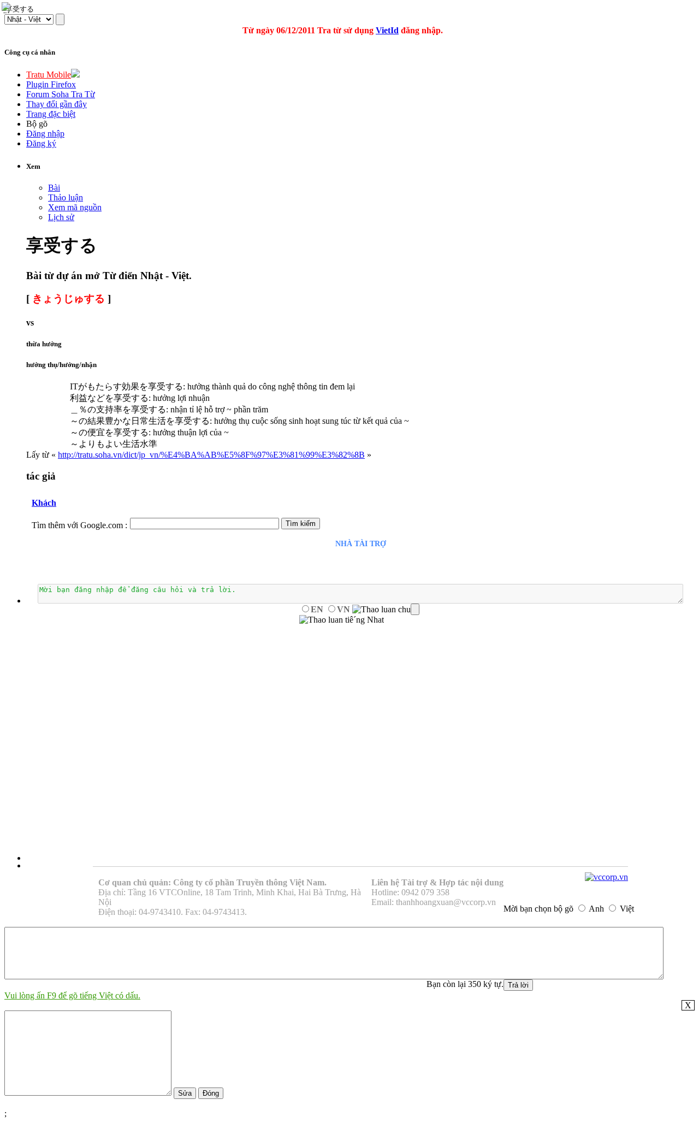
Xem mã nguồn (75, 207)
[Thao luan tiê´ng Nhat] (341, 620)
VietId (387, 30)
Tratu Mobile (48, 74)
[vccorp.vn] (606, 877)
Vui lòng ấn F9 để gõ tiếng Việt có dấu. (72, 995)
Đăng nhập (45, 133)
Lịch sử (61, 217)
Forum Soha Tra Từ (60, 94)
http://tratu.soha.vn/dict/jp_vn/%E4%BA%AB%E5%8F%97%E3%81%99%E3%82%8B (211, 454)
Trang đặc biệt (50, 114)
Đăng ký (41, 143)
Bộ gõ (37, 123)
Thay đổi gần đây (56, 104)
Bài (54, 187)
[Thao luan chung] (385, 609)
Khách (44, 502)
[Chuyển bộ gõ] (8, 7)
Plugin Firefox (51, 84)
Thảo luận (65, 197)
